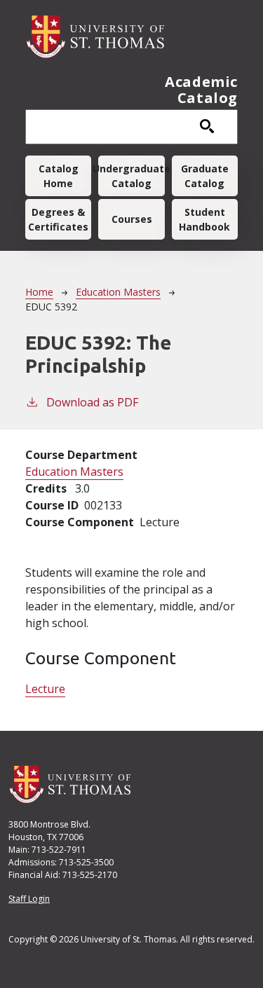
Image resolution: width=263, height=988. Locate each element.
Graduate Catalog (205, 176)
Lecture (45, 689)
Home (39, 292)
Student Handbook (204, 219)
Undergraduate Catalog (131, 176)
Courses (132, 219)
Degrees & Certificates (58, 219)
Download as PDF (92, 402)
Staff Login (29, 899)
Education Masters (118, 292)
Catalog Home (59, 176)
